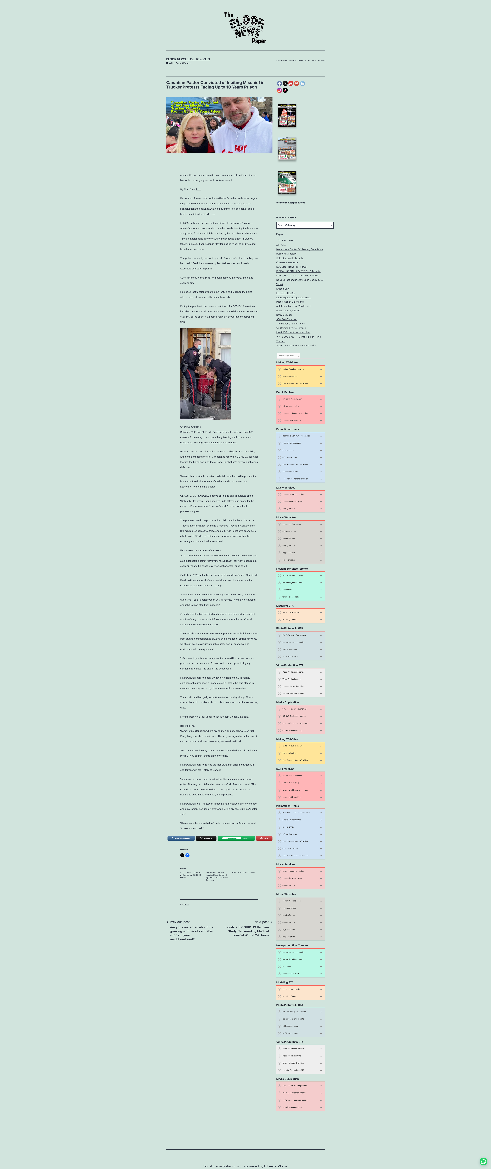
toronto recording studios (293, 494)
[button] (483, 1161)
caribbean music (289, 531)
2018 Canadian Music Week (243, 872)
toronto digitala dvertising (293, 686)
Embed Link (282, 288)
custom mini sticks (290, 471)
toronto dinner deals (290, 597)
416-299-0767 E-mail (285, 60)
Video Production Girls (291, 679)
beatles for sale (288, 538)
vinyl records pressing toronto (294, 709)
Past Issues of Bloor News (290, 301)
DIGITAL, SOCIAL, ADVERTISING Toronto (298, 271)
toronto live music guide (292, 501)
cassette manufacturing (292, 730)
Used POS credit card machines (293, 332)
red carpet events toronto (293, 575)
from (198, 189)
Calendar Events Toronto (290, 258)
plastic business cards (291, 443)
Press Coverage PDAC (288, 310)
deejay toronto (288, 508)
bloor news (287, 590)
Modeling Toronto (289, 619)
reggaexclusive (288, 553)
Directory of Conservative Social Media (297, 275)
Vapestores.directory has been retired (296, 345)
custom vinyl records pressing (295, 723)
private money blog (290, 406)
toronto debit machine (291, 420)
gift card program (289, 457)
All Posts (322, 60)
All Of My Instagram (290, 656)
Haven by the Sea (285, 293)
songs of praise (288, 560)
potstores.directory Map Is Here (293, 306)
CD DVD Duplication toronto (294, 716)
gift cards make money (292, 399)
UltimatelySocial (276, 1166)
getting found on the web (293, 369)
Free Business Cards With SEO (295, 383)
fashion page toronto (291, 612)
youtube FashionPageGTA (293, 693)
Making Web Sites (289, 376)
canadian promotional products (295, 479)
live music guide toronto (292, 582)
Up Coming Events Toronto (291, 328)
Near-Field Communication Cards (296, 436)
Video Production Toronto (293, 672)
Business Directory (286, 253)
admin (186, 904)
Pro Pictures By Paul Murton (294, 635)
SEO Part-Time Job (286, 319)
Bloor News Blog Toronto (188, 59)
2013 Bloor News (285, 240)
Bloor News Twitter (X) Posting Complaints (299, 249)
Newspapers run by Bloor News (293, 297)
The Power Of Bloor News (290, 323)
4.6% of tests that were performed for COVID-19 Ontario (190, 875)
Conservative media (287, 262)
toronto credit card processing (295, 413)
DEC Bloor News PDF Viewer (291, 266)
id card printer (288, 450)
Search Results (284, 315)
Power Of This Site (306, 60)
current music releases (291, 524)
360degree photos (290, 649)
